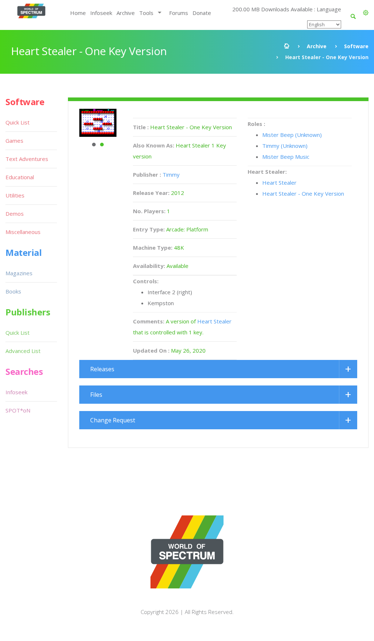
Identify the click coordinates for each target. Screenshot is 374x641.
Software (356, 46)
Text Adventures (26, 158)
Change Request (112, 420)
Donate (201, 12)
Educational (19, 177)
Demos (14, 213)
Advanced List (23, 350)
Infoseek (101, 12)
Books (13, 291)
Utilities (14, 195)
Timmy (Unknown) (285, 145)
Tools (146, 12)
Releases (102, 369)
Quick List (17, 122)
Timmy (171, 174)
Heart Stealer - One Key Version (303, 193)
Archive (126, 12)
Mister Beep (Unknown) (292, 134)
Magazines (19, 273)
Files (96, 395)
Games (14, 140)
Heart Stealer (214, 321)
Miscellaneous (23, 231)
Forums (178, 12)
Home (78, 12)
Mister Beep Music (285, 156)
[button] (366, 12)
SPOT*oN (17, 410)
